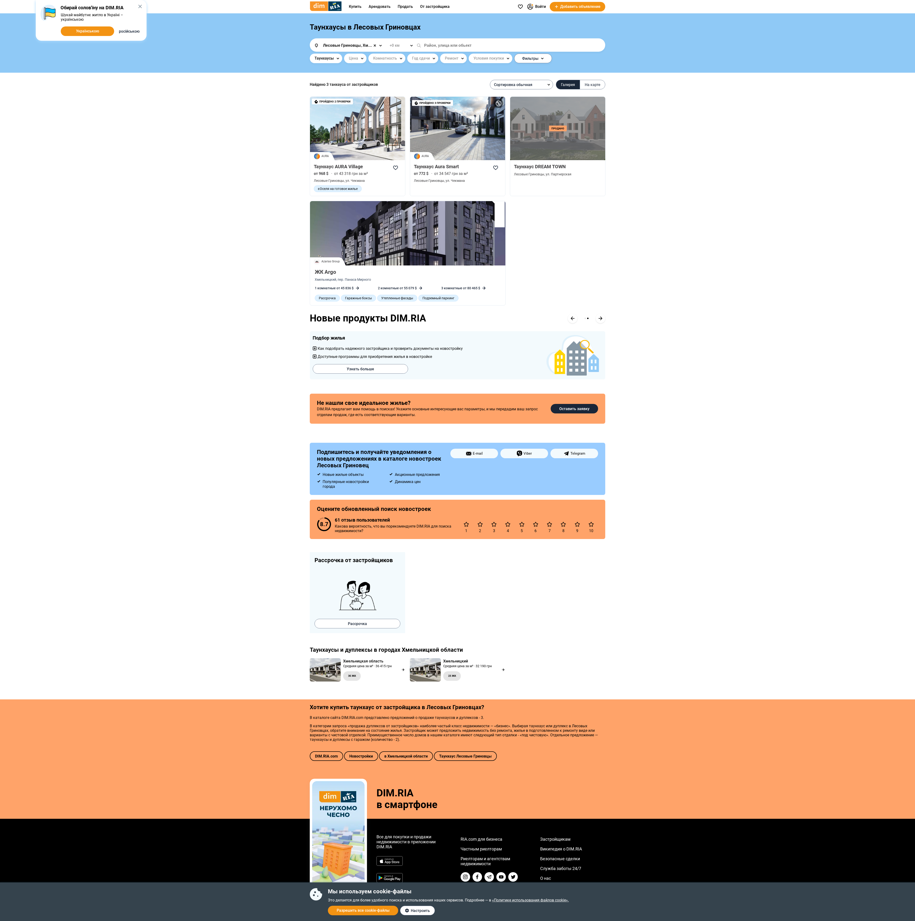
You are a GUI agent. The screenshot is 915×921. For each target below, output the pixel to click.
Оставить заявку (574, 409)
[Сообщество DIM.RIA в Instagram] (465, 877)
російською (129, 31)
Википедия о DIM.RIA (561, 848)
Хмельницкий (325, 279)
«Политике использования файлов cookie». (530, 900)
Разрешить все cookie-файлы (363, 910)
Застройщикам (555, 839)
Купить (355, 6)
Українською (87, 31)
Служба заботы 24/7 (560, 868)
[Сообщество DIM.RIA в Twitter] (513, 877)
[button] (140, 6)
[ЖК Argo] (407, 233)
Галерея (568, 84)
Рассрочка (357, 623)
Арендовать (380, 6)
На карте (592, 84)
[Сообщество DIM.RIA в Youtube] (501, 877)
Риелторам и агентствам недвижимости (485, 861)
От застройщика (435, 6)
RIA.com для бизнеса (481, 839)
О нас (545, 878)
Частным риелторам (481, 848)
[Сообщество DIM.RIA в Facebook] (477, 877)
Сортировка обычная (513, 84)
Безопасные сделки (560, 858)
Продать (405, 6)
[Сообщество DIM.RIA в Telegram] (489, 877)
